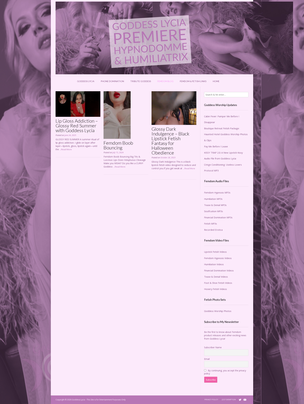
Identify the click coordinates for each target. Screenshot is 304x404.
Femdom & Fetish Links (193, 81)
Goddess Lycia (85, 81)
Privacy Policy (211, 399)
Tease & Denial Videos (216, 276)
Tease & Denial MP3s (215, 205)
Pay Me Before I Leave (216, 146)
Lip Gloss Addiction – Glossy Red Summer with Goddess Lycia (77, 125)
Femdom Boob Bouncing (118, 145)
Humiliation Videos (214, 264)
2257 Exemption (229, 399)
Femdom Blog (165, 81)
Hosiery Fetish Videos (215, 289)
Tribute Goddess (140, 81)
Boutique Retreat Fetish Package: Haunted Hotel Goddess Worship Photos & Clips (226, 134)
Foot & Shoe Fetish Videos (218, 282)
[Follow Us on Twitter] (240, 400)
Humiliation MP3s (213, 198)
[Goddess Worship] (174, 38)
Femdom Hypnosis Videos (218, 258)
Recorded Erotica (213, 229)
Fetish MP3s (210, 223)
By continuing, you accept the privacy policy (225, 372)
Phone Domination (112, 81)
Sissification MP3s (213, 211)
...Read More (66, 149)
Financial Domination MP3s (218, 217)
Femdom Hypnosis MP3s (217, 192)
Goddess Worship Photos (217, 311)
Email (207, 358)
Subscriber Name (213, 347)
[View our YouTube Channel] (245, 400)
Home (216, 81)
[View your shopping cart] (226, 81)
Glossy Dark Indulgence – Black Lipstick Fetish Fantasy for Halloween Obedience (170, 140)
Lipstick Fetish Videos (215, 251)
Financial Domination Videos (219, 270)
